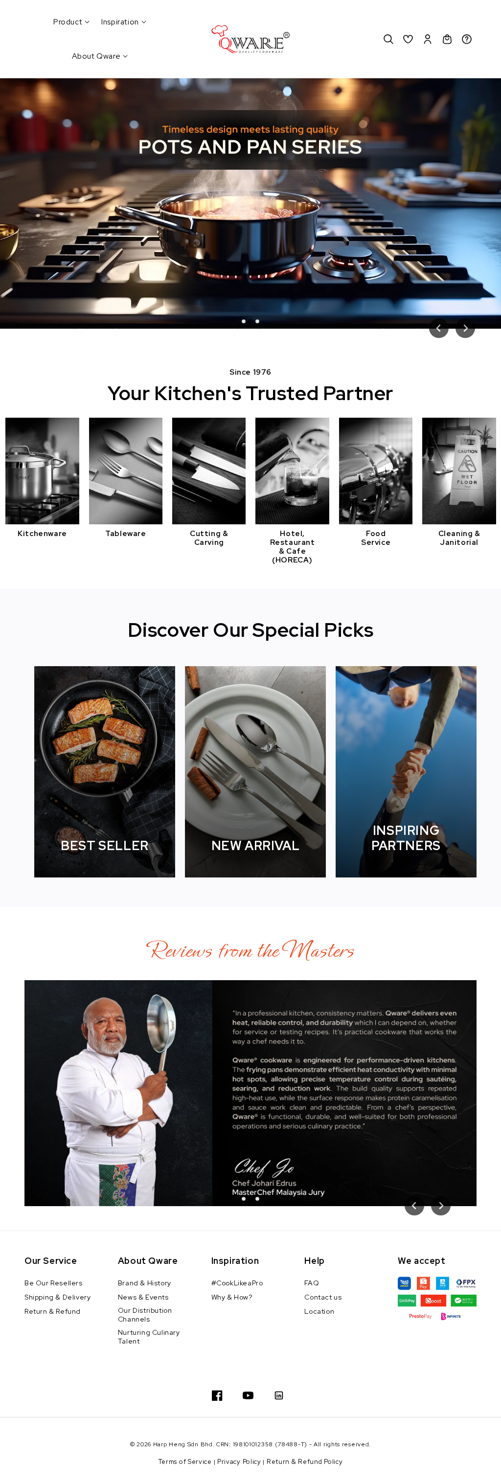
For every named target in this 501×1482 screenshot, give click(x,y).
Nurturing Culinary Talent (149, 1337)
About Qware (96, 56)
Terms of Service (185, 1462)
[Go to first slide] (465, 328)
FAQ (311, 1283)
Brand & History (144, 1283)
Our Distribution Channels (145, 1315)
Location (319, 1311)
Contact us (323, 1297)
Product (67, 22)
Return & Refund (52, 1311)
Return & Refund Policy (304, 1462)
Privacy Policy (239, 1462)
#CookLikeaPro (237, 1283)
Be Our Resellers (53, 1283)
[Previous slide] (439, 328)
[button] (388, 39)
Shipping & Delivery (57, 1297)
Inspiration (120, 22)
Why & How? (231, 1297)
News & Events (143, 1297)
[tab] (244, 321)
